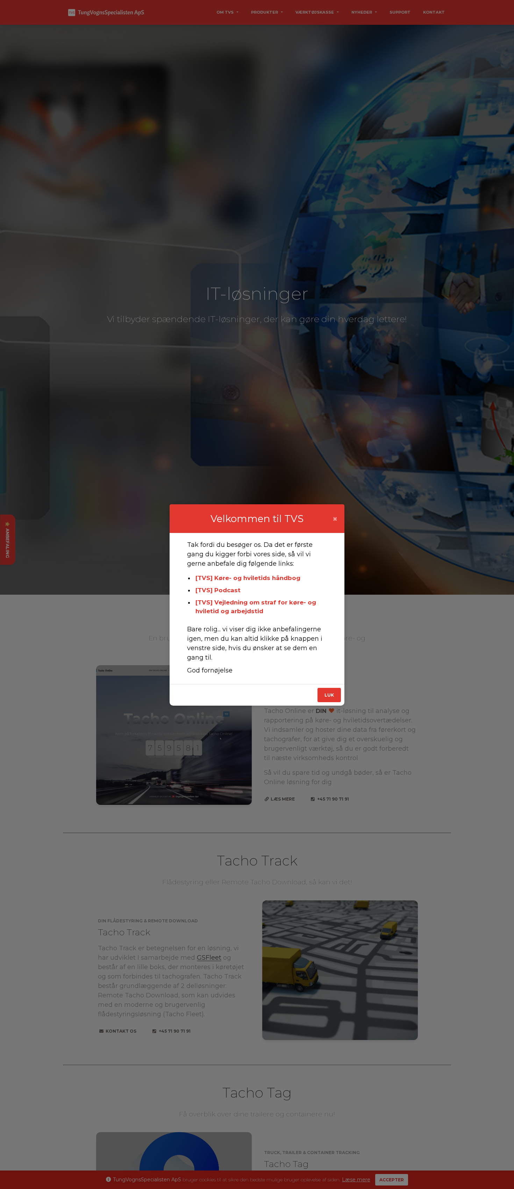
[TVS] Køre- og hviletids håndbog (247, 577)
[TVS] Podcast (218, 590)
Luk (329, 695)
